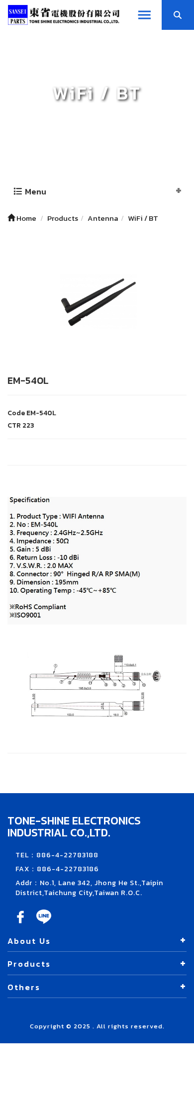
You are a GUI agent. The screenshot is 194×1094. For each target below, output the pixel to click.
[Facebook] (21, 923)
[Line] (44, 923)
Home (25, 218)
